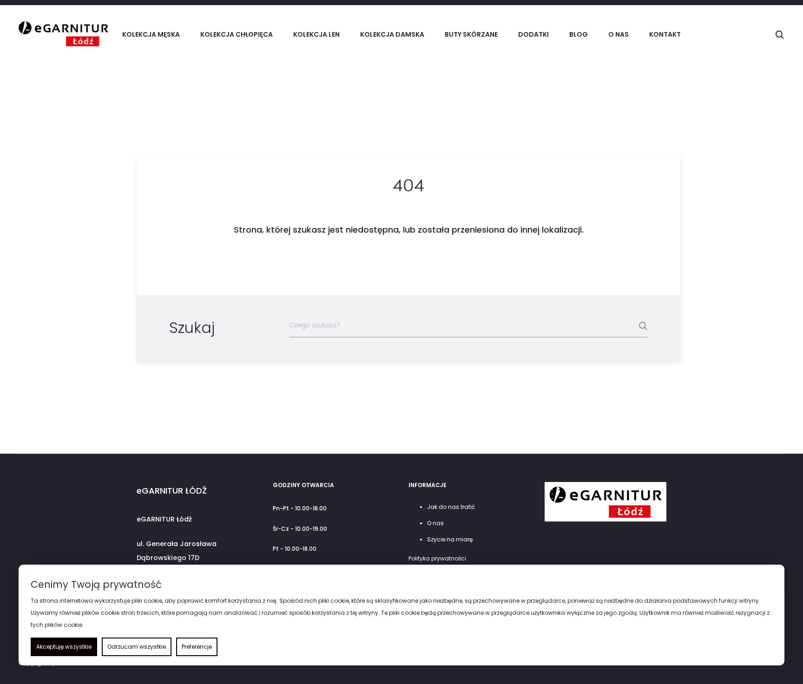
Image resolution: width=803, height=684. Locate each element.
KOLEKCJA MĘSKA (151, 34)
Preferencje (197, 647)
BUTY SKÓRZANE (471, 34)
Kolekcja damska (392, 34)
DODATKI (533, 34)
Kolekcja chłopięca (236, 34)
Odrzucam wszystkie (136, 647)
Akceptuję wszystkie (64, 647)
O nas (618, 34)
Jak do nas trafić (451, 507)
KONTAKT (665, 34)
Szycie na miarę (450, 539)
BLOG (578, 34)
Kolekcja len (316, 34)
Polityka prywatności (437, 558)
